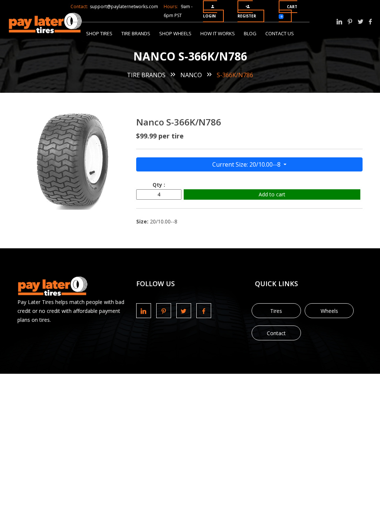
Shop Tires (99, 33)
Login (209, 16)
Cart (289, 11)
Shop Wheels (175, 33)
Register (247, 16)
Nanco (191, 75)
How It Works (217, 33)
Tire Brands (135, 33)
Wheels (329, 310)
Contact (276, 333)
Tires (276, 310)
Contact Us (279, 33)
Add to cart (272, 194)
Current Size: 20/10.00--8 (247, 164)
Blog (250, 33)
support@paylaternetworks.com (124, 6)
